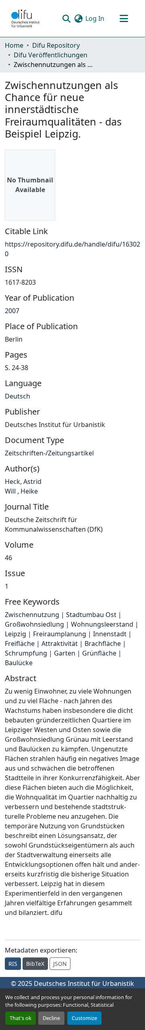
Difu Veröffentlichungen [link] (50, 55)
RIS (12, 963)
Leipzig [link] (15, 633)
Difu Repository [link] (56, 45)
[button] (25, 18)
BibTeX (35, 963)
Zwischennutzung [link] (32, 614)
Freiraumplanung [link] (59, 633)
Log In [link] (94, 18)
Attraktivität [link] (59, 643)
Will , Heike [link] (21, 491)
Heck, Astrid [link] (23, 481)
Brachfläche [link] (103, 643)
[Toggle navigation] (123, 18)
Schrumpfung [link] (26, 653)
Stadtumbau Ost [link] (91, 614)
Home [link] (14, 45)
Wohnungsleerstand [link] (102, 624)
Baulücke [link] (19, 662)
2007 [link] (12, 310)
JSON (60, 963)
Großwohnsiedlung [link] (34, 624)
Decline (51, 1018)
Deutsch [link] (17, 396)
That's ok (20, 1018)
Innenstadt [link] (109, 633)
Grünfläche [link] (99, 653)
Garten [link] (64, 653)
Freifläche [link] (20, 643)
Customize (84, 1018)
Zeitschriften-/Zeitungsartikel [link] (49, 453)
